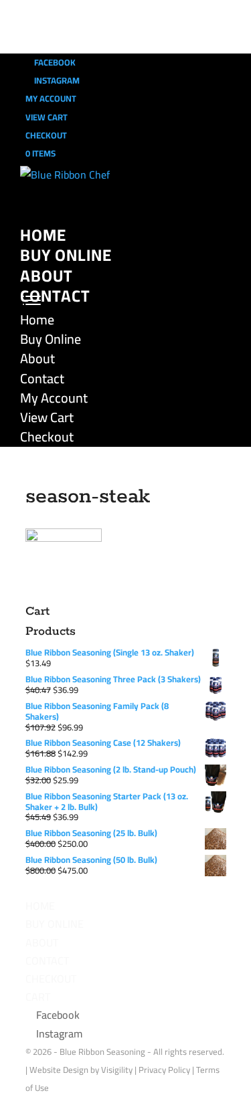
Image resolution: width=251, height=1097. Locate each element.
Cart (37, 997)
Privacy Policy (164, 1070)
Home (43, 235)
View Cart (46, 117)
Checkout (46, 135)
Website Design (58, 1070)
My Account (50, 98)
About (46, 276)
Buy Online (66, 255)
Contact (55, 296)
